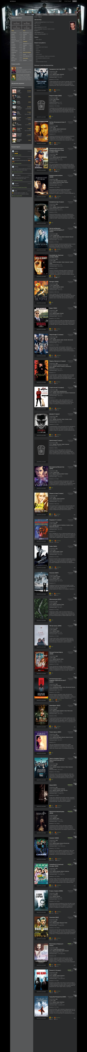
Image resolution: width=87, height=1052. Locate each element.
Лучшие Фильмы (16, 28)
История (71, 737)
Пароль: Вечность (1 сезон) (57, 361)
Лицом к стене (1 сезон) (56, 493)
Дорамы (25, 60)
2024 (57, 764)
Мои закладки (27, 23)
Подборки (28, 14)
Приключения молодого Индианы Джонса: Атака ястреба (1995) (56, 150)
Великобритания (59, 180)
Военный (58, 157)
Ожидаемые (73, 14)
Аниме (24, 54)
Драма (57, 74)
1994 (57, 389)
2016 (57, 416)
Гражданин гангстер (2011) (57, 69)
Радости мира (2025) (55, 95)
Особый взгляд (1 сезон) (56, 202)
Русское (25, 34)
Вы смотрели (16, 23)
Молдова (59, 685)
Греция (58, 576)
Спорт (12, 54)
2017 (56, 601)
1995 (57, 154)
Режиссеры (64, 14)
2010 (57, 868)
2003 (57, 126)
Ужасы (50, 263)
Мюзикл (62, 871)
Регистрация (67, 1)
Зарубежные (26, 43)
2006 (57, 204)
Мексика (63, 788)
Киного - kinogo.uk (38, 16)
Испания (59, 788)
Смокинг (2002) (54, 838)
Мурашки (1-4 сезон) (55, 520)
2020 (57, 656)
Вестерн (13, 36)
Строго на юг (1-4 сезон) (56, 387)
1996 (57, 310)
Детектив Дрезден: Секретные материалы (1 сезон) (56, 230)
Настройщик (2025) (17, 155)
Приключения (63, 128)
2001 (57, 734)
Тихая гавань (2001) (55, 732)
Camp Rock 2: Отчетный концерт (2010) (56, 865)
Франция (55, 364)
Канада (55, 72)
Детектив (58, 182)
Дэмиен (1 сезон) (54, 414)
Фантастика (70, 339)
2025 (57, 98)
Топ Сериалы (27, 28)
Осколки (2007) (54, 573)
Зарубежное (26, 32)
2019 (57, 628)
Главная (22, 14)
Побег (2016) (53, 546)
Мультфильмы (56, 687)
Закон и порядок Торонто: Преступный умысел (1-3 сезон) (57, 760)
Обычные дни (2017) (55, 599)
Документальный (15, 40)
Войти (74, 1)
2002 (57, 840)
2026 (24, 36)
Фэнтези (71, 236)
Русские (25, 45)
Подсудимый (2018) (17, 163)
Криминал (62, 74)
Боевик (58, 313)
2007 (57, 233)
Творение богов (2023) (18, 171)
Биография (58, 262)
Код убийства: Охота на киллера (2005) (56, 256)
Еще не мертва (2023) (18, 195)
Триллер (66, 182)
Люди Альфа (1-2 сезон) (56, 334)
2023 (57, 684)
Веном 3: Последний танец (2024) (20, 187)
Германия (60, 364)
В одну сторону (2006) (56, 891)
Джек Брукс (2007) (54, 705)
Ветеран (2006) (54, 281)
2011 (56, 71)
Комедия (62, 392)
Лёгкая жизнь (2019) (55, 626)
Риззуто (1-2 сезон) (55, 970)
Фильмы (45, 14)
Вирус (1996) (53, 308)
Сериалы (52, 14)
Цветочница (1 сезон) (55, 440)
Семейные (63, 525)
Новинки (39, 14)
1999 (57, 363)
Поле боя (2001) (54, 917)
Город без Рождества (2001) (57, 997)
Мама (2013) (53, 785)
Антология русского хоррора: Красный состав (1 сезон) (57, 680)
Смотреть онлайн (41, 90)
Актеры (58, 14)
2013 (56, 787)
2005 (57, 259)
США (54, 99)
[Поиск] (60, 1)
